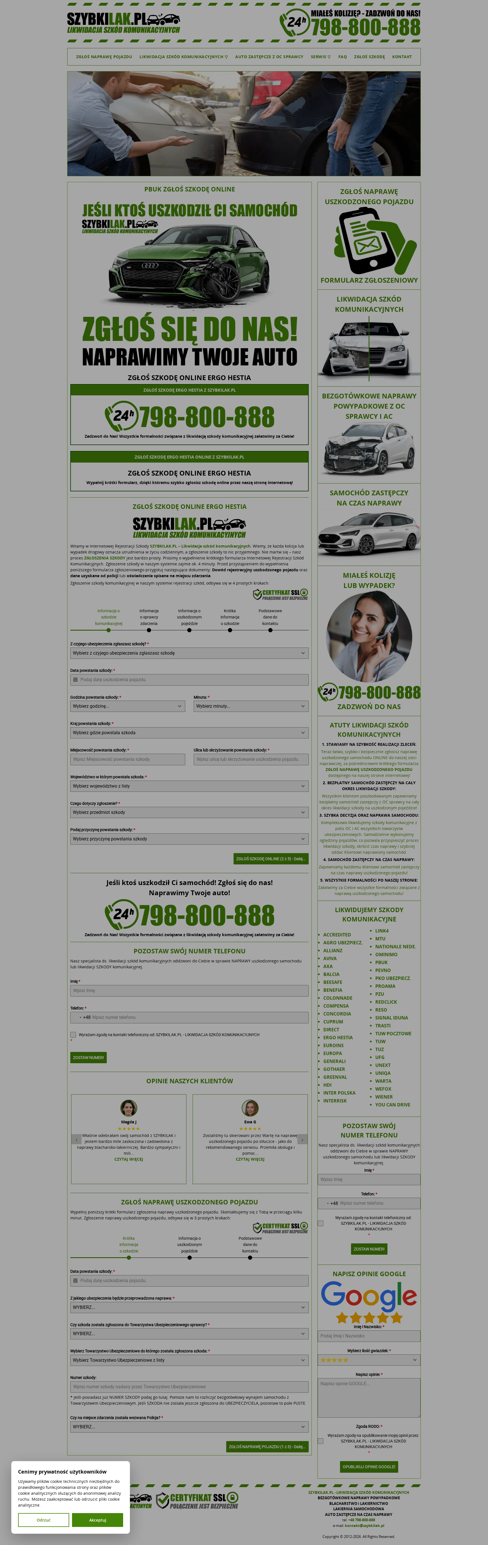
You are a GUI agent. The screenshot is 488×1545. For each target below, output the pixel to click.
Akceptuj (97, 1520)
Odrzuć (44, 1520)
